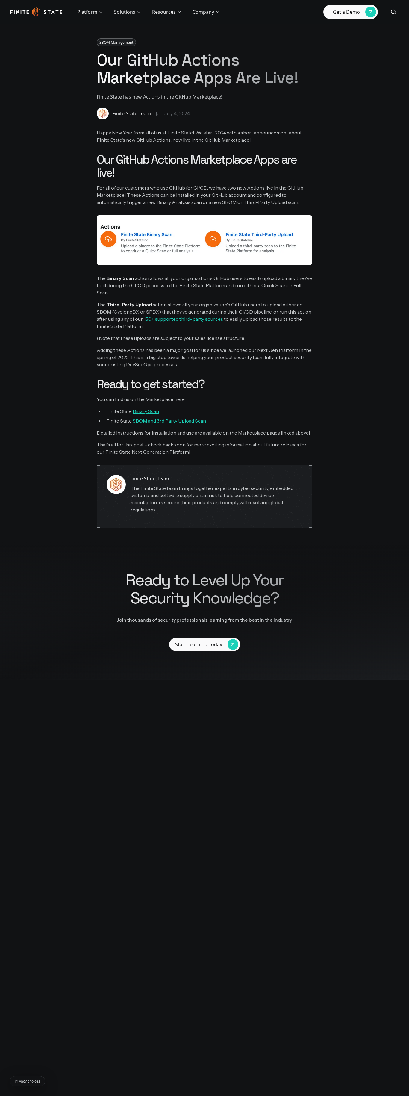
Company (203, 12)
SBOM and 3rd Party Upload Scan (169, 421)
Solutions (124, 12)
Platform (87, 12)
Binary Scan (146, 411)
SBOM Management (116, 42)
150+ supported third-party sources (183, 319)
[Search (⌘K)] (393, 12)
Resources (164, 12)
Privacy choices (27, 1081)
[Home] (36, 12)
